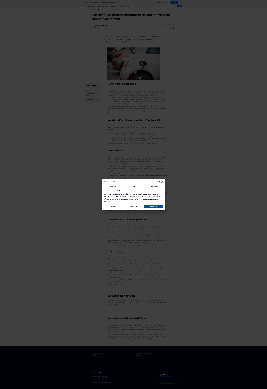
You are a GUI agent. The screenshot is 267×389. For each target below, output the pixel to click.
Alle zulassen (153, 206)
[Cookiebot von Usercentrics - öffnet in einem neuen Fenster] (157, 182)
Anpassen (132, 206)
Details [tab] (133, 186)
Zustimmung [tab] (113, 186)
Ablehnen (113, 206)
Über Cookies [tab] (154, 186)
